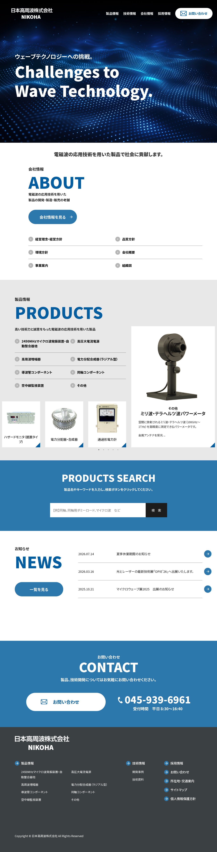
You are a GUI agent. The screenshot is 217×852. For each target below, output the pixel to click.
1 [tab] (98, 449)
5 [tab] (117, 449)
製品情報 (112, 13)
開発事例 (138, 772)
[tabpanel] (21, 424)
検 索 (156, 510)
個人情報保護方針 (183, 798)
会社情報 (147, 13)
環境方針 (41, 252)
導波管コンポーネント (37, 372)
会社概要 (128, 252)
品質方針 (128, 239)
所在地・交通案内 (182, 781)
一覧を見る (39, 589)
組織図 (127, 265)
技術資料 (138, 779)
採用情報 (164, 13)
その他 (81, 385)
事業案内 (41, 265)
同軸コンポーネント (91, 372)
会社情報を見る (53, 217)
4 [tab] (113, 449)
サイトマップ (178, 789)
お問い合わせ (198, 13)
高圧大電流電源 (88, 341)
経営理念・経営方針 (48, 239)
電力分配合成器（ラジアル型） (97, 359)
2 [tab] (103, 449)
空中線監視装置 (33, 385)
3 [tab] (108, 449)
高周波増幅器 (31, 359)
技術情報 (129, 13)
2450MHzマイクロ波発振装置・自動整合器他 (45, 343)
